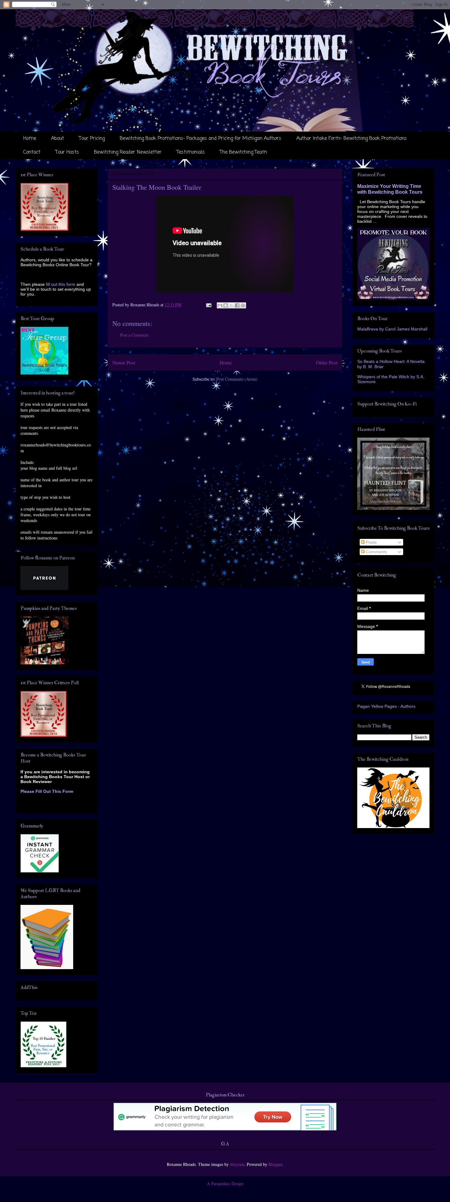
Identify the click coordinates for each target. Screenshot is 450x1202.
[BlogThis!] (226, 305)
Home (29, 138)
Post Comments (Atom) (236, 379)
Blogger (275, 1164)
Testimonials (191, 152)
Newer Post (123, 362)
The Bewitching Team (243, 152)
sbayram (237, 1164)
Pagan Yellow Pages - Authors (386, 706)
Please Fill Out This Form (47, 791)
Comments (376, 551)
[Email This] (220, 305)
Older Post (327, 362)
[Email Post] (208, 305)
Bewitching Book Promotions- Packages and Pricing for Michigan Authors (200, 138)
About (57, 138)
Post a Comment (134, 335)
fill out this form (60, 284)
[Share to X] (231, 305)
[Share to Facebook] (237, 305)
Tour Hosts (67, 152)
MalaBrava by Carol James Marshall (392, 329)
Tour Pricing (92, 138)
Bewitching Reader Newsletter (128, 152)
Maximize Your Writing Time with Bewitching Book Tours (389, 189)
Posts (371, 542)
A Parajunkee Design (225, 1183)
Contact (31, 152)
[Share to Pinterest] (243, 305)
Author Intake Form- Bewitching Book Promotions (351, 138)
